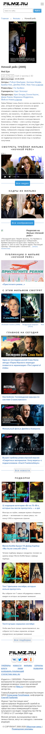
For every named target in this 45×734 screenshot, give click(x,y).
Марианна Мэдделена (23, 97)
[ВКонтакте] (14, 659)
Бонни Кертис (32, 95)
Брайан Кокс (6, 85)
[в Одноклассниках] (31, 659)
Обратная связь (34, 727)
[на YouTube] (25, 659)
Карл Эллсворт (21, 91)
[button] (40, 206)
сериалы (38, 666)
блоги (4, 668)
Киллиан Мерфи (34, 82)
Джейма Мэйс (19, 85)
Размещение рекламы (22, 729)
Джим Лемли (7, 97)
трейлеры (6, 666)
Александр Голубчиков (18, 695)
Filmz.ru (19, 687)
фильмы (28, 666)
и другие (39, 85)
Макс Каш (31, 85)
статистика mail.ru (10, 674)
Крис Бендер (19, 95)
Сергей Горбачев (9, 698)
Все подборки (22, 640)
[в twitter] (20, 659)
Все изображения (22, 223)
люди (20, 668)
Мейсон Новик (7, 100)
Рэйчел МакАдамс (18, 82)
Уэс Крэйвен (18, 88)
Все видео (22, 183)
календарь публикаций (12, 671)
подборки (38, 668)
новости (17, 666)
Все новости (22, 470)
